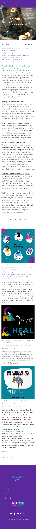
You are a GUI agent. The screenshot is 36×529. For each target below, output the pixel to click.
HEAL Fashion (5, 348)
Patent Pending (5, 60)
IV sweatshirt (19, 57)
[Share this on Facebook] (15, 220)
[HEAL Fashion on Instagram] (24, 513)
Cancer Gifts (4, 51)
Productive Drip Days (17, 60)
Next (32, 44)
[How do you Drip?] (18, 246)
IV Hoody (11, 57)
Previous (26, 44)
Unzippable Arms (6, 62)
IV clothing (4, 57)
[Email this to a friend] (25, 220)
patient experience (24, 276)
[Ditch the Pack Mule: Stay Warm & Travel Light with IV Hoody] (18, 382)
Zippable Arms (17, 62)
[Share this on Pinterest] (20, 220)
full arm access (23, 55)
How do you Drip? (7, 264)
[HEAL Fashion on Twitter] (11, 513)
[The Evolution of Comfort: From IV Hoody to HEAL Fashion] (18, 322)
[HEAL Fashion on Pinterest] (21, 513)
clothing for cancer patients (9, 53)
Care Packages (14, 270)
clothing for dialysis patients (9, 55)
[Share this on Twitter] (10, 220)
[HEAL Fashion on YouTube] (18, 513)
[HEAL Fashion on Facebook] (14, 513)
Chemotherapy (14, 51)
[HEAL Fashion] (3, 3)
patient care (13, 276)
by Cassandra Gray (6, 48)
